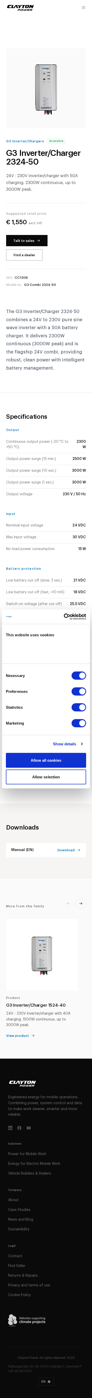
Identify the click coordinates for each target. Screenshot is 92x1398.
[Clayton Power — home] (20, 8)
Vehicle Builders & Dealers (29, 1173)
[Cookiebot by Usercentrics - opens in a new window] (65, 617)
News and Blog (20, 1219)
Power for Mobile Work (27, 1154)
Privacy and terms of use (29, 1285)
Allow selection (46, 777)
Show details (64, 744)
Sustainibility (18, 1229)
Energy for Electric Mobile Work (34, 1164)
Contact (15, 1256)
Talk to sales (23, 240)
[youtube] (29, 1128)
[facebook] (19, 1128)
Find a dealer (24, 255)
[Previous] (68, 903)
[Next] (81, 903)
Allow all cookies (46, 760)
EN (43, 1381)
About (13, 1200)
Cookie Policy (19, 1295)
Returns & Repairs (23, 1275)
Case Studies (19, 1210)
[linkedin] (10, 1128)
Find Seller (16, 1266)
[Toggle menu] (83, 7)
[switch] (79, 691)
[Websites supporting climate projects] (27, 1320)
